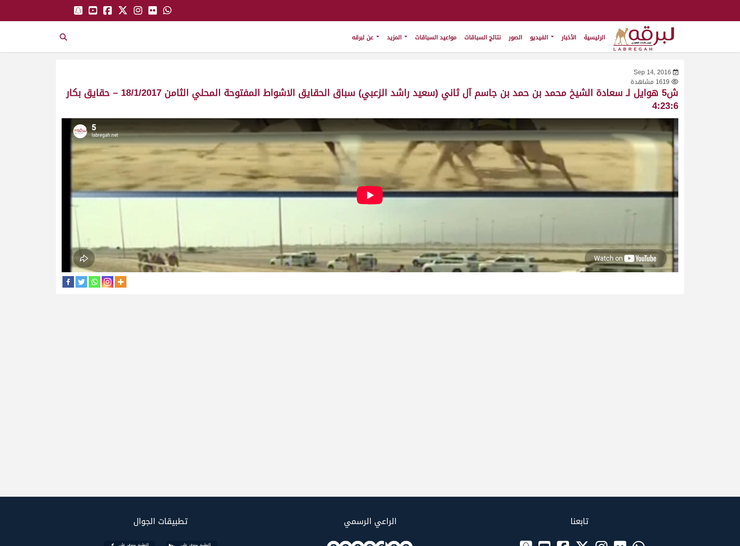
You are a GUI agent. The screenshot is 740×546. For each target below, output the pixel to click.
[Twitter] (81, 282)
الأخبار (569, 37)
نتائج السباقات (482, 37)
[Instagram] (107, 282)
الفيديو (540, 37)
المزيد (395, 37)
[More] (120, 282)
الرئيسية (594, 37)
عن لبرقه (363, 37)
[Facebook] (68, 282)
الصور (515, 37)
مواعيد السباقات (436, 37)
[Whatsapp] (94, 282)
